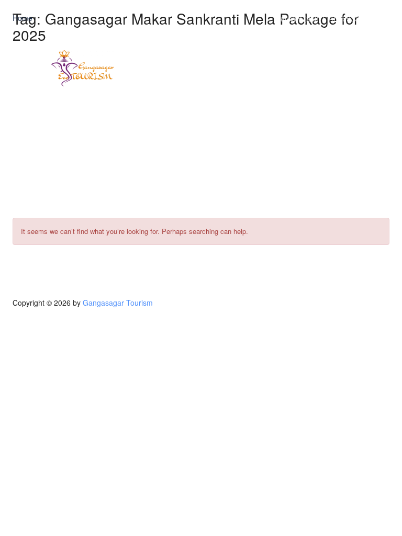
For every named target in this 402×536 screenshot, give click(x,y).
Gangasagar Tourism (118, 302)
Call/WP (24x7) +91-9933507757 (329, 18)
